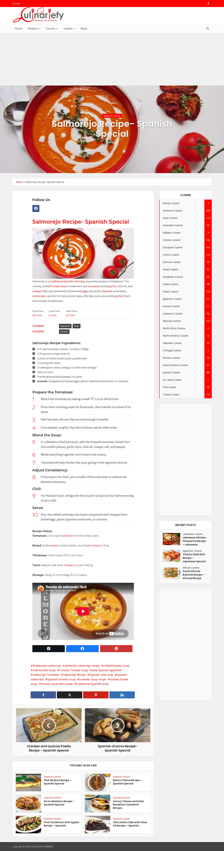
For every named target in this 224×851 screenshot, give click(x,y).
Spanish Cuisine (112, 115)
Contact (16, 3)
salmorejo (38, 296)
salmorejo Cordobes (46, 675)
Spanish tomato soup (61, 679)
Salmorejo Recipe (74, 675)
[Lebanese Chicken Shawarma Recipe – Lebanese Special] (173, 539)
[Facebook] (35, 208)
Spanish (107, 291)
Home (18, 28)
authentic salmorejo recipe (82, 666)
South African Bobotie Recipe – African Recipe (194, 574)
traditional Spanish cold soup (67, 281)
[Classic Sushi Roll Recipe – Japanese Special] (173, 556)
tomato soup (58, 286)
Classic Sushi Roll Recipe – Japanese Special (194, 558)
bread (54, 545)
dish (120, 296)
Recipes (33, 28)
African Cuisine (191, 567)
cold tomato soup (44, 670)
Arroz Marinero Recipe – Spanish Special (59, 802)
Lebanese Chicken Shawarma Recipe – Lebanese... (194, 541)
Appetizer (65, 325)
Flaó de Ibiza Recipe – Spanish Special (58, 781)
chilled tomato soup (116, 666)
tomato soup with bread (57, 684)
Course (50, 28)
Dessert (64, 331)
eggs (85, 291)
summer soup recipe (92, 679)
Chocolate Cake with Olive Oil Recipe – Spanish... (130, 824)
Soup (76, 325)
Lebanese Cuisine (192, 534)
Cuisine (67, 28)
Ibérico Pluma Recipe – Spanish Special (127, 781)
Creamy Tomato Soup (73, 670)
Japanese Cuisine (192, 550)
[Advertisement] (112, 59)
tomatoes (94, 286)
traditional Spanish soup (92, 684)
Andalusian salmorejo (47, 666)
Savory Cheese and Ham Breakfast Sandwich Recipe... (128, 804)
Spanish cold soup (101, 675)
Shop (84, 28)
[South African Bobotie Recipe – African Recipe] (173, 573)
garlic (112, 286)
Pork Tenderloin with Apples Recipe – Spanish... (61, 824)
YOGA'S (49, 846)
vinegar (36, 291)
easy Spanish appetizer (107, 670)
